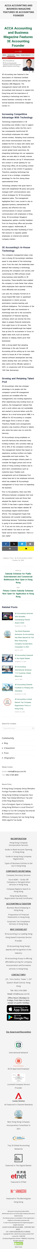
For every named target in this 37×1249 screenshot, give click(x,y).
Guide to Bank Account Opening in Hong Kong (18, 850)
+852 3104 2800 (20, 990)
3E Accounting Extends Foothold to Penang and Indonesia (24, 688)
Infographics (9, 758)
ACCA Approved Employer (18, 1069)
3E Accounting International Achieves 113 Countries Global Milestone (23, 671)
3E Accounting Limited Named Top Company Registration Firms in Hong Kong (23, 704)
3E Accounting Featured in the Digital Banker (24, 656)
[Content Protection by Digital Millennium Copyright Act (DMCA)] (18, 1244)
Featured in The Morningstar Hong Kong (18, 1200)
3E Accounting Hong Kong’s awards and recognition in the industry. (18, 949)
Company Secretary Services (18, 875)
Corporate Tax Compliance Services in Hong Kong (18, 922)
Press (6, 753)
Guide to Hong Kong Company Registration (18, 857)
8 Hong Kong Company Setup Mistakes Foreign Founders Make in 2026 (18, 790)
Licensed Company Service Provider (18, 1086)
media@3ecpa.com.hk (16, 771)
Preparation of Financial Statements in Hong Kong (19, 915)
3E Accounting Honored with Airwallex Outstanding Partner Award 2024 (24, 618)
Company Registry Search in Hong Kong (18, 890)
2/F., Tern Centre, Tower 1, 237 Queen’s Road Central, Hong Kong (18, 982)
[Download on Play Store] (18, 1017)
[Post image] (7, 616)
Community (8, 738)
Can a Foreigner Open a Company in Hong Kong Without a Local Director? (18, 805)
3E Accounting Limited (23, 1234)
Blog (6, 743)
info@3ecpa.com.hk (21, 994)
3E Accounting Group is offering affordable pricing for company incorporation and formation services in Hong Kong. (18, 963)
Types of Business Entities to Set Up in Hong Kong (19, 864)
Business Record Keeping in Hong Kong (18, 909)
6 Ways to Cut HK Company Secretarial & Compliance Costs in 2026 (18, 812)
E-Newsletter (9, 748)
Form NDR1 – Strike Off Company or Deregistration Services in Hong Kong (18, 882)
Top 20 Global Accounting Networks (18, 1147)
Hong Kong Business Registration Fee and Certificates (18, 897)
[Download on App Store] (18, 1009)
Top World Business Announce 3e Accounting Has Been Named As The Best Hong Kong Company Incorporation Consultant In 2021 (24, 639)
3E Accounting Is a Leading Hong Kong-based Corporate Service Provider (18, 937)
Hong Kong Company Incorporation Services (18, 843)
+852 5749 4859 (12, 775)
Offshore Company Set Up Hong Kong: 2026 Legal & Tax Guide (18, 818)
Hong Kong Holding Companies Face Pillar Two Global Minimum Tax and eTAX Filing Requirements (17, 798)
